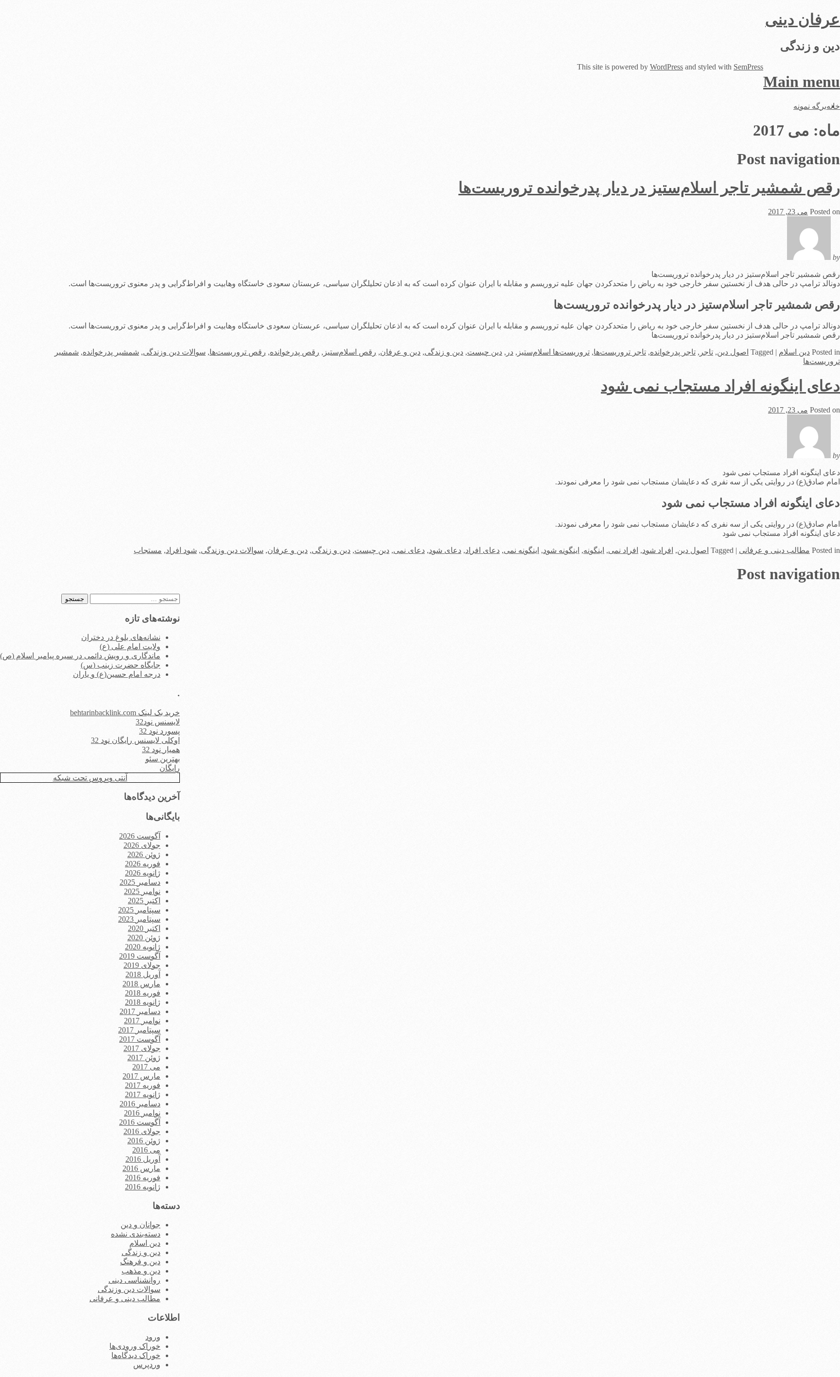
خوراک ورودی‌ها (134, 1346)
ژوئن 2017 (143, 1057)
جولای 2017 (141, 1048)
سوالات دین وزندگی (174, 352)
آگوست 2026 (139, 836)
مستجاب (148, 550)
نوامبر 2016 (142, 1113)
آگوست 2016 (139, 1122)
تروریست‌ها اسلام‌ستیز (553, 352)
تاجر (706, 352)
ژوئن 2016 (143, 1140)
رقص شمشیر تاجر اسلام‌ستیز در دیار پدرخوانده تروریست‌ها (649, 187)
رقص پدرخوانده (294, 352)
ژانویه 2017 (142, 1094)
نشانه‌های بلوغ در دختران (120, 637)
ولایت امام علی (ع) (130, 646)
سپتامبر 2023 (139, 919)
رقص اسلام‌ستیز (349, 352)
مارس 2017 (141, 1076)
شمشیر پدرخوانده (111, 352)
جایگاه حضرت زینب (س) (120, 665)
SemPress (748, 67)
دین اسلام (794, 352)
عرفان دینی (802, 19)
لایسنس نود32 (158, 722)
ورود (152, 1337)
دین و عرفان (400, 352)
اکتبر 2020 (144, 928)
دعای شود (445, 550)
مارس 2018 (141, 984)
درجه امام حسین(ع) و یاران (116, 674)
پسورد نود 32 (159, 731)
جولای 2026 (141, 845)
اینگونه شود (561, 550)
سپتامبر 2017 (139, 1030)
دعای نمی (409, 550)
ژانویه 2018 (142, 1002)
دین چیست (484, 352)
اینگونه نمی (521, 550)
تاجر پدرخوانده (673, 352)
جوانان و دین (140, 1225)
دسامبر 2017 (140, 1011)
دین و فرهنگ (140, 1261)
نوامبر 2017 (142, 1020)
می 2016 (146, 1150)
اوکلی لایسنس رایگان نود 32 (135, 740)
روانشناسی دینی (134, 1280)
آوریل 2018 (142, 974)
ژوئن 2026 (143, 854)
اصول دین (733, 352)
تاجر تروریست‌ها (620, 352)
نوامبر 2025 (142, 891)
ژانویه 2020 (142, 947)
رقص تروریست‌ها (238, 352)
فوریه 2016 (142, 1177)
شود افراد (181, 550)
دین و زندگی (443, 352)
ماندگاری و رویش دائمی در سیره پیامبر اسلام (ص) (80, 656)
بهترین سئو (162, 759)
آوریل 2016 (142, 1159)
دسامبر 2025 (140, 882)
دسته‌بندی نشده (135, 1234)
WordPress (666, 67)
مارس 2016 (141, 1168)
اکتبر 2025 (144, 900)
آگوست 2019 (139, 956)
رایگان (169, 768)
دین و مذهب (141, 1271)
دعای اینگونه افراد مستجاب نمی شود (720, 386)
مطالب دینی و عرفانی (774, 550)
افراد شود (657, 550)
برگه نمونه (809, 106)
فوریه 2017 (142, 1085)
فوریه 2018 (142, 993)
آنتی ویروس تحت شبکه (90, 778)
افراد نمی (623, 550)
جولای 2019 (141, 965)
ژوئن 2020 (143, 937)
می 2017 (146, 1067)
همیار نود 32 (161, 749)
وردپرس (146, 1364)
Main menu (801, 81)
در (509, 352)
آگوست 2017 (139, 1039)
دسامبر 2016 (140, 1104)
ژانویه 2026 (142, 873)
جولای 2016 (141, 1131)
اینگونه (593, 550)
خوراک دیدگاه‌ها (135, 1355)
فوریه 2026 (142, 864)
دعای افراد (482, 550)
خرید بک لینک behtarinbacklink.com (125, 712)
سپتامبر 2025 (139, 910)
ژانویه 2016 (142, 1187)
